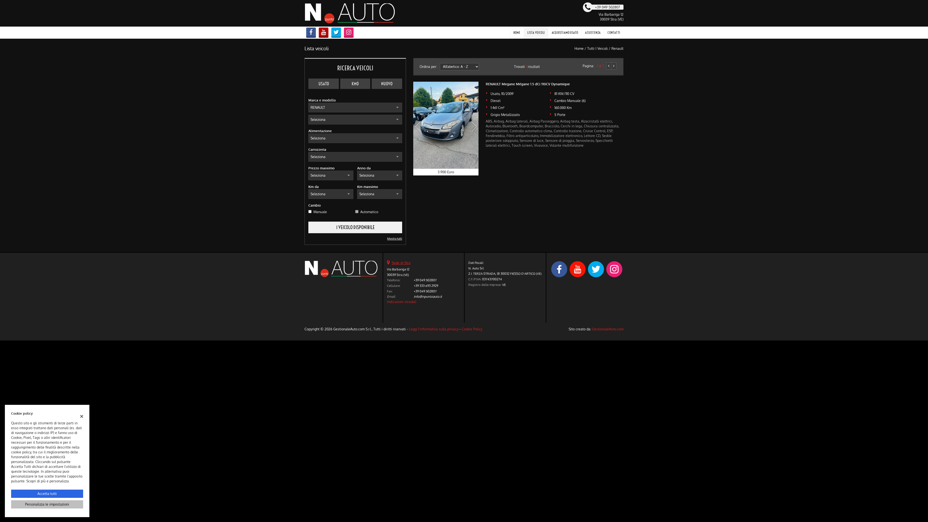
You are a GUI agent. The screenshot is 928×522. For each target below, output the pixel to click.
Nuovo (386, 84)
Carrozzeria (317, 149)
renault (617, 48)
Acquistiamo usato (565, 32)
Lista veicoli (536, 32)
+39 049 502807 (425, 280)
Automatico (369, 212)
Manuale (320, 212)
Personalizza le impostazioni (47, 504)
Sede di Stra (401, 263)
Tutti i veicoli (597, 48)
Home (517, 32)
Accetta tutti (47, 494)
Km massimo (367, 187)
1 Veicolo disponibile (355, 227)
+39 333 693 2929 (426, 285)
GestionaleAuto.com (608, 329)
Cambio (314, 205)
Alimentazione (320, 131)
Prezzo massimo (321, 168)
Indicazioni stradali (401, 302)
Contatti (614, 32)
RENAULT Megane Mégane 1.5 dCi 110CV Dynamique (528, 84)
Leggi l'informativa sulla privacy (433, 329)
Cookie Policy (472, 329)
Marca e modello (322, 100)
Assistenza (593, 32)
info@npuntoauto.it (428, 296)
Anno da (364, 168)
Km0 (355, 84)
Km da (313, 187)
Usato (324, 84)
